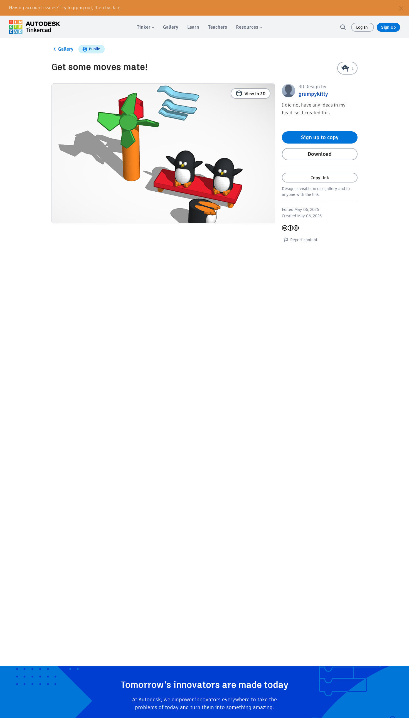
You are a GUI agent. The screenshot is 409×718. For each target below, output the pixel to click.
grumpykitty (313, 93)
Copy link (320, 178)
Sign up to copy (320, 137)
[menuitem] (145, 27)
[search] (343, 27)
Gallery (65, 49)
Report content (303, 240)
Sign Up (388, 27)
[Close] (401, 8)
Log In (362, 27)
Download (320, 153)
